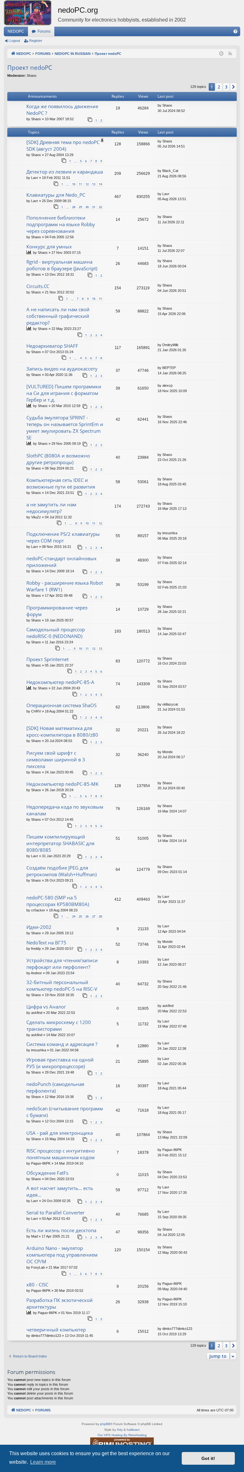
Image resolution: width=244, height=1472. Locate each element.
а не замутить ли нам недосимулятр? (51, 507)
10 (73, 184)
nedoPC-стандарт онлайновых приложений (61, 561)
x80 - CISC (37, 1284)
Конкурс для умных (49, 246)
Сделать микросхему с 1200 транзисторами (58, 1025)
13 (93, 184)
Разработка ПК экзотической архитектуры (59, 1303)
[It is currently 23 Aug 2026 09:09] (221, 53)
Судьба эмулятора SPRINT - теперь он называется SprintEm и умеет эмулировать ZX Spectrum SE (64, 427)
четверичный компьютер (56, 1329)
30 (87, 207)
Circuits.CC (37, 286)
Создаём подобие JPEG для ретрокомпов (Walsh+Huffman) (61, 870)
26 (87, 916)
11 (80, 184)
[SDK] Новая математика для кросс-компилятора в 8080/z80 (62, 731)
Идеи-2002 (38, 927)
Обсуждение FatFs (47, 1173)
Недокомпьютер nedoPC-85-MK (62, 784)
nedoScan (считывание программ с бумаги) (64, 1111)
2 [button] (219, 87)
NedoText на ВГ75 (46, 942)
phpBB (105, 1424)
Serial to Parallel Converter (55, 1212)
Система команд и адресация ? (61, 1044)
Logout (15, 41)
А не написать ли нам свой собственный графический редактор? (58, 316)
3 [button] (226, 87)
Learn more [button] (43, 1462)
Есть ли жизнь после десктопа (61, 1230)
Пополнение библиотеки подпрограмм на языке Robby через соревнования (60, 224)
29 (80, 207)
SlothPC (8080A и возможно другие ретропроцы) (58, 458)
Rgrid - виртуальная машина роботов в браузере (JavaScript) (61, 265)
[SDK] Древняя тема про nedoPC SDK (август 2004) (62, 145)
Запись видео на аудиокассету (62, 368)
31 (93, 207)
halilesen (133, 1429)
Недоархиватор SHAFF (52, 346)
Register (35, 41)
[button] (233, 87)
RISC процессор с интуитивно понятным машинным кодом (60, 1153)
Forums (44, 31)
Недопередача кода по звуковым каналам (64, 810)
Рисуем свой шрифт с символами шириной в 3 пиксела (55, 759)
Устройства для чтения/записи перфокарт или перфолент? (62, 963)
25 (80, 916)
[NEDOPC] (31, 12)
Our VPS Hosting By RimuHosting (122, 1435)
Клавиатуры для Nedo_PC (55, 195)
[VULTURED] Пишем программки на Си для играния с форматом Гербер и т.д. (63, 393)
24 (73, 916)
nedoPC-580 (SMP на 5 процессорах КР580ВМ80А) (57, 900)
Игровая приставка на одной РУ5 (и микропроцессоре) (60, 1062)
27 (93, 916)
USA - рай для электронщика (59, 1133)
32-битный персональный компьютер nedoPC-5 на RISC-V (61, 985)
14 (100, 184)
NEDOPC (16, 31)
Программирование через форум (56, 610)
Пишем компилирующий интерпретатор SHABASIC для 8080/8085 (60, 843)
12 (87, 184)
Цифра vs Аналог (46, 1006)
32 (100, 207)
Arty (120, 1429)
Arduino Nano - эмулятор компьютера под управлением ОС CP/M (62, 1255)
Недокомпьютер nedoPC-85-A (60, 682)
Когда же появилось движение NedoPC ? (62, 109)
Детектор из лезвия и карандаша (64, 171)
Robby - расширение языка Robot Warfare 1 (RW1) (64, 586)
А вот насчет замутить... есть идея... (59, 1191)
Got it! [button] (208, 1458)
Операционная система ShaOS (61, 705)
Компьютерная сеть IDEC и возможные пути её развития (60, 483)
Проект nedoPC (29, 67)
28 (73, 207)
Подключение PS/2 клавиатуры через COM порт (63, 537)
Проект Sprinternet (47, 659)
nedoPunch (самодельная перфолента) (55, 1087)
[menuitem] (235, 31)
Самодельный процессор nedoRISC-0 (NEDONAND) (55, 632)
